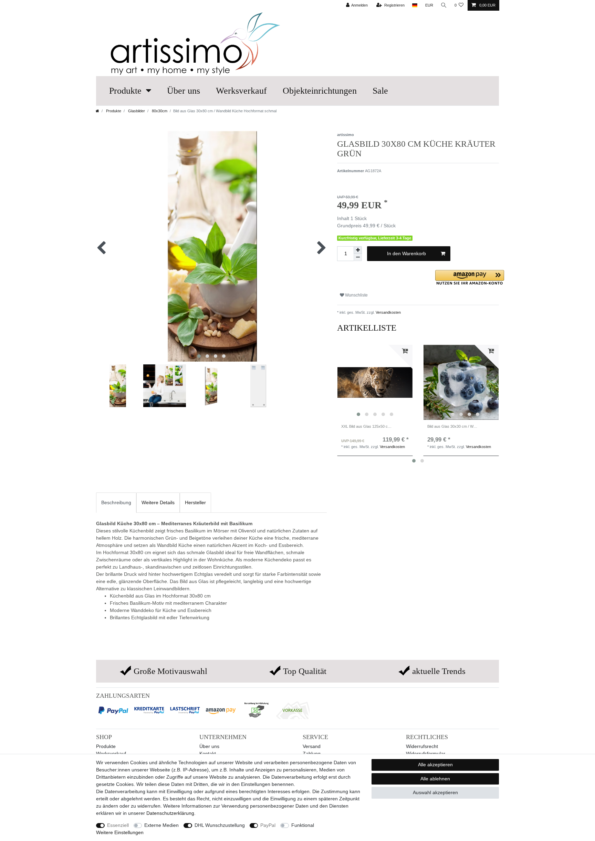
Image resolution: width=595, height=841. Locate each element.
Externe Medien (161, 825)
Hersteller (195, 502)
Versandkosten (388, 312)
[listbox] (375, 382)
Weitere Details (158, 502)
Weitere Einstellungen (120, 832)
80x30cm (159, 111)
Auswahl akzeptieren (435, 792)
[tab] (116, 502)
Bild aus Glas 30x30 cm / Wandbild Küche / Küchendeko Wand (452, 426)
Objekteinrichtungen (320, 91)
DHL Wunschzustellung (220, 825)
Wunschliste (356, 295)
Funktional (302, 825)
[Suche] (444, 5)
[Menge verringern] (358, 257)
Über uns (183, 91)
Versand (312, 746)
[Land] (414, 5)
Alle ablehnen (435, 778)
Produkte (125, 91)
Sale (380, 91)
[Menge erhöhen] (358, 250)
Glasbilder (136, 111)
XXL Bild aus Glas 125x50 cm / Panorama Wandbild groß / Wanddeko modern (366, 426)
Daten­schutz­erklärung (170, 813)
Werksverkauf (241, 91)
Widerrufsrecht (422, 746)
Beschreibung (116, 502)
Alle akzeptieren (435, 764)
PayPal (267, 825)
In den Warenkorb (406, 253)
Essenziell (118, 825)
